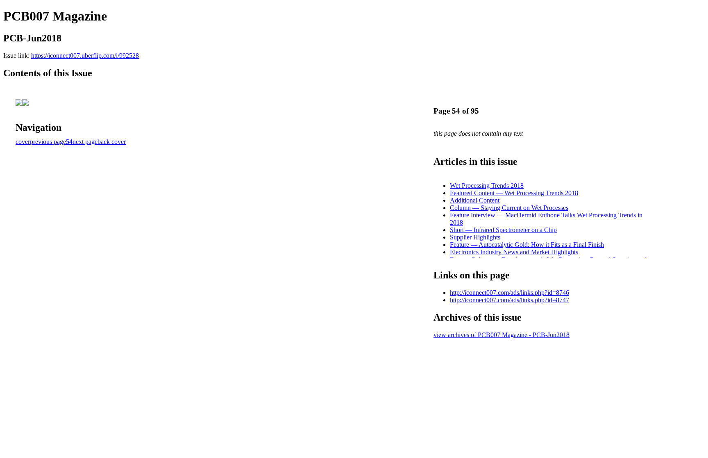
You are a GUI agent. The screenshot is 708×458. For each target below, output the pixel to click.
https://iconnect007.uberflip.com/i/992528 (85, 55)
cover (23, 141)
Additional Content (474, 200)
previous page (48, 141)
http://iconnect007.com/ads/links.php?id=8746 (509, 292)
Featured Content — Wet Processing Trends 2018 (514, 192)
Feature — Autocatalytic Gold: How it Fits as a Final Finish (527, 244)
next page (85, 141)
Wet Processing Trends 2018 (487, 185)
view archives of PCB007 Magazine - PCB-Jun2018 (501, 334)
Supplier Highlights (475, 237)
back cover (112, 141)
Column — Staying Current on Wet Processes (509, 207)
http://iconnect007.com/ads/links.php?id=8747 (509, 299)
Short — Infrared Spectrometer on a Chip (503, 229)
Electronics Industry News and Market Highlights (514, 251)
